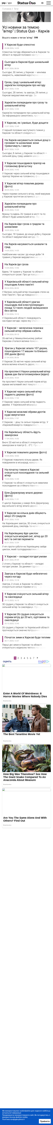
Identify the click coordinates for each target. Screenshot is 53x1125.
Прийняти (45, 1121)
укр (4, 2)
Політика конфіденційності (13, 1119)
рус (10, 2)
